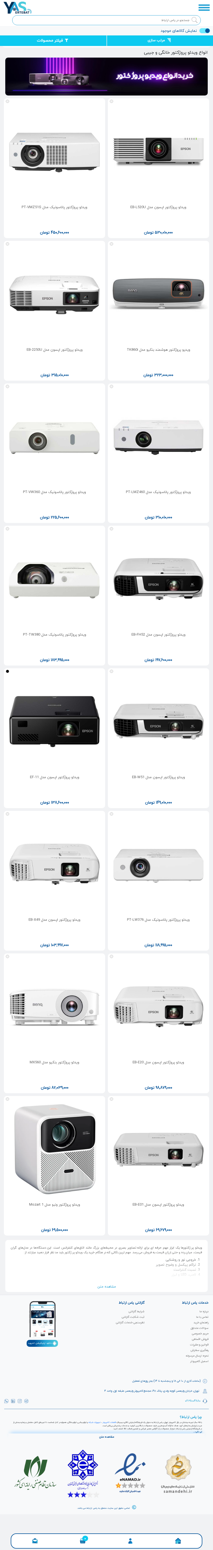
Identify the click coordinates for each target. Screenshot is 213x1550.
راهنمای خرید (201, 1323)
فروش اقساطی (200, 1339)
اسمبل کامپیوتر (199, 1361)
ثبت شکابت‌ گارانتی (133, 1317)
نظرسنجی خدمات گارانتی (130, 1323)
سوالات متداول (200, 1328)
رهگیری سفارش (200, 1350)
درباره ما (204, 1311)
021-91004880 (193, 1401)
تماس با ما (202, 1317)
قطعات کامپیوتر (109, 1422)
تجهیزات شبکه (94, 1422)
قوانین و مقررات (199, 1345)
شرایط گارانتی (136, 1311)
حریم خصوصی (200, 1334)
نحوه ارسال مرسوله (197, 1356)
